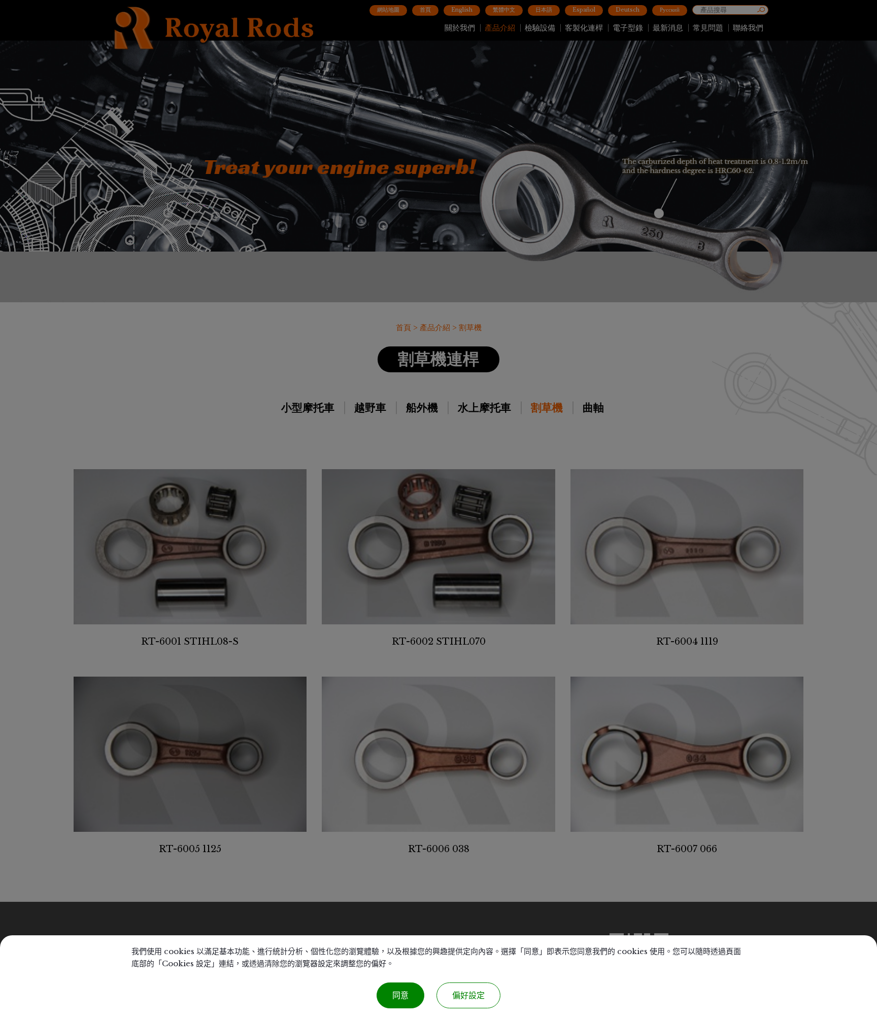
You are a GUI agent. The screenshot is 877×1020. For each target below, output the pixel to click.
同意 (400, 995)
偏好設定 (468, 995)
